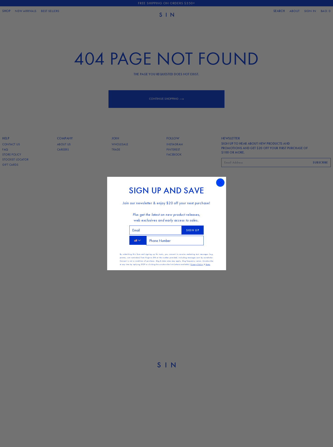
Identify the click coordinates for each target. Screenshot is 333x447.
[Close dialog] (220, 183)
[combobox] (137, 240)
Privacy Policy (197, 264)
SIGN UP (192, 230)
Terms (208, 264)
